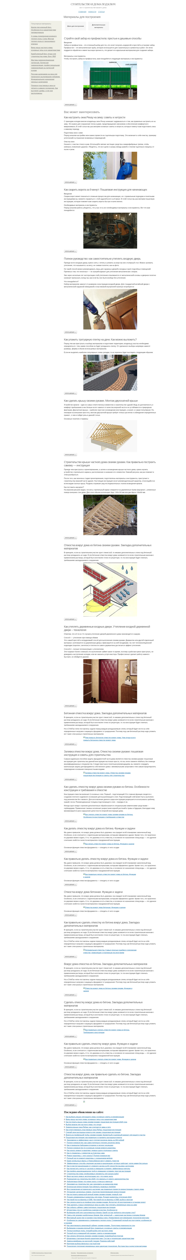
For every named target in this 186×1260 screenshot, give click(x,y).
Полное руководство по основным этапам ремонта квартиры (91, 1148)
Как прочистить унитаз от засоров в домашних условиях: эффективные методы (98, 1168)
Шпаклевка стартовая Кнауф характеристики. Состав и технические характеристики (100, 1238)
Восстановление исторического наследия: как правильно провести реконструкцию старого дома (105, 1189)
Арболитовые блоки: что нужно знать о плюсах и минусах (89, 1181)
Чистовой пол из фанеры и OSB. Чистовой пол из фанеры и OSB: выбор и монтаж (100, 1199)
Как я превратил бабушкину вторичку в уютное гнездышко (90, 1145)
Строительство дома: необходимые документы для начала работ (93, 1173)
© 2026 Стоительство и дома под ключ (42, 1253)
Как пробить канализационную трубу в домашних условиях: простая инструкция (99, 1171)
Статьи (101, 11)
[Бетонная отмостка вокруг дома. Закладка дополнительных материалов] (110, 738)
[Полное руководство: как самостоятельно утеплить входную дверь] (110, 309)
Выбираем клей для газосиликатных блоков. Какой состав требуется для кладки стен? (101, 1212)
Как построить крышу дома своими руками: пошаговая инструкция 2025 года (96, 1122)
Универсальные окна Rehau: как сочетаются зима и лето (88, 1127)
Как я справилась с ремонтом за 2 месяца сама (86, 1153)
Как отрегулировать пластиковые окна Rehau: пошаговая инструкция (93, 1129)
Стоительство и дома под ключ (93, 4)
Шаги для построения (75, 26)
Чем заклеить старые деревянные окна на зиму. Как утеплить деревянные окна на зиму (102, 1204)
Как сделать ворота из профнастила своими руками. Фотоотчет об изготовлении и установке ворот (106, 1202)
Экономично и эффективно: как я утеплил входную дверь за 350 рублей (95, 1140)
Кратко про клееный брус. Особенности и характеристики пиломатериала (43, 29)
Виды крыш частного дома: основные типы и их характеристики (91, 1119)
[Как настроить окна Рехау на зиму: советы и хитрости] (110, 166)
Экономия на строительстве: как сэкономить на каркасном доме (92, 1184)
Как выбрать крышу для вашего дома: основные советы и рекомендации (95, 1116)
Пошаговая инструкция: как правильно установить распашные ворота (94, 1137)
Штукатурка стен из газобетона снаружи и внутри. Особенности (92, 1210)
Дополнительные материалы (98, 26)
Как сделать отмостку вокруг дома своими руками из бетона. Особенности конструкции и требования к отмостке (106, 788)
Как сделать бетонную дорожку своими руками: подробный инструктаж (95, 1236)
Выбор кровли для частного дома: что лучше (83, 1124)
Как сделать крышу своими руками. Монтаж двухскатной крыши (101, 400)
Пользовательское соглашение (85, 1253)
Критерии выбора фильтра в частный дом (83, 1243)
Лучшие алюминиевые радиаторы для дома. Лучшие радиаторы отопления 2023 (99, 1197)
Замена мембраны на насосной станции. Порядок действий (91, 1241)
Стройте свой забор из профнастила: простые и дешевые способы (102, 38)
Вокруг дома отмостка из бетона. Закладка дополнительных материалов (105, 964)
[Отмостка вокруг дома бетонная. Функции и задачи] (110, 907)
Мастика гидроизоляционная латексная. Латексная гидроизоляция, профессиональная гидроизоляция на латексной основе (45, 65)
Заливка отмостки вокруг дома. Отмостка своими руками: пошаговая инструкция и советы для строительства (103, 753)
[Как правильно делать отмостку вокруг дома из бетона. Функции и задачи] (110, 875)
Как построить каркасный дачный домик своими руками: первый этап (94, 1194)
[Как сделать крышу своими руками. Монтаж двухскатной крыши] (110, 436)
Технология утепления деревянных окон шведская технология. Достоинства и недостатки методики (107, 1246)
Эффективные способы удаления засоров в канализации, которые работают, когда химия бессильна (107, 1163)
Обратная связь (114, 1253)
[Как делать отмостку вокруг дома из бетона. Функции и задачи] (110, 844)
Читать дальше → (70, 104)
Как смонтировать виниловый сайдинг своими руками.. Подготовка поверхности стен (101, 1225)
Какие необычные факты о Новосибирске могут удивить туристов (93, 1160)
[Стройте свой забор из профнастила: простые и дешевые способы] (110, 80)
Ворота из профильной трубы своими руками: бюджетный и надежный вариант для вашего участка (105, 1135)
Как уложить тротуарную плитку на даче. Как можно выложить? (100, 339)
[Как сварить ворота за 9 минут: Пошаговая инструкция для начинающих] (110, 231)
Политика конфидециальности (79, 1255)
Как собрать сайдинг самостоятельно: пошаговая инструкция (91, 1207)
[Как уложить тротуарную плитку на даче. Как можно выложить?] (110, 373)
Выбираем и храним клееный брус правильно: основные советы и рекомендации (99, 1228)
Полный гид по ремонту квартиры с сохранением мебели (89, 1158)
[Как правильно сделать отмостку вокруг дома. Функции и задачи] (110, 1059)
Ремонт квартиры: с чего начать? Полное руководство (88, 1155)
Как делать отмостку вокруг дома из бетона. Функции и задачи (99, 828)
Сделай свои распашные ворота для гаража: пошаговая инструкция (93, 1132)
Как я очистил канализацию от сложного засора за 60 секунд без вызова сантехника (100, 1166)
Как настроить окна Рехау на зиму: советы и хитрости (94, 117)
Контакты (73, 1253)
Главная (82, 11)
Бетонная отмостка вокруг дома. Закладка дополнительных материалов (105, 713)
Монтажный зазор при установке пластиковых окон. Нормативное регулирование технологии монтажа (108, 1217)
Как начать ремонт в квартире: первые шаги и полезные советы (92, 1150)
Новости (92, 11)
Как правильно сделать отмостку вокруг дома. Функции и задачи (101, 1043)
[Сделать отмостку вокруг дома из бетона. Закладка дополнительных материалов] (110, 1031)
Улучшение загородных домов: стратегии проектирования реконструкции (96, 1192)
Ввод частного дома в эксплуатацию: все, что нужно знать (90, 1176)
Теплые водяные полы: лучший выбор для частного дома (90, 1230)
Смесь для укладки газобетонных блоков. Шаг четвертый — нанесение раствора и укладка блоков (106, 1215)
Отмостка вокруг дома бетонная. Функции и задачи (93, 892)
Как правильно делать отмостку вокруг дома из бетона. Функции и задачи (106, 858)
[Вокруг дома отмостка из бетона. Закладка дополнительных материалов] (110, 989)
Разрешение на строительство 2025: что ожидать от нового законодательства (98, 1179)
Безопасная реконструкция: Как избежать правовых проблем (91, 1186)
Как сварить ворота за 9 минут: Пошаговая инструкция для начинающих (105, 189)
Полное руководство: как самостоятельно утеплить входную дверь (102, 258)
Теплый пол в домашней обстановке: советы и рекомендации (91, 1233)
